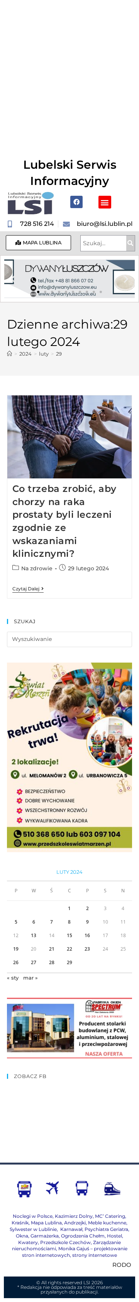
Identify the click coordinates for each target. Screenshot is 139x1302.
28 (51, 962)
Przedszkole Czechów (65, 1242)
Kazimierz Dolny (74, 1216)
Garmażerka (45, 1236)
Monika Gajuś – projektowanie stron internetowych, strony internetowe (74, 1252)
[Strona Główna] (9, 354)
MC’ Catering (110, 1216)
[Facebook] (76, 202)
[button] (104, 202)
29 (59, 354)
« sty (13, 978)
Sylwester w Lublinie (33, 1229)
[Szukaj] (130, 243)
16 (87, 935)
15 (69, 935)
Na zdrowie (37, 568)
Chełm (83, 1236)
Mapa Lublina (46, 1223)
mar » (30, 978)
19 (16, 949)
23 (87, 949)
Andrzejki (75, 1223)
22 (69, 949)
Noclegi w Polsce (33, 1216)
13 (33, 935)
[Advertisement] (69, 73)
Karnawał (70, 1229)
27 (33, 962)
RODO (121, 1264)
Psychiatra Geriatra (106, 1229)
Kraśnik (20, 1223)
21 (51, 949)
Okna (22, 1236)
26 (16, 962)
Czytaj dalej (28, 589)
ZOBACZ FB (30, 1076)
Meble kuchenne (107, 1223)
